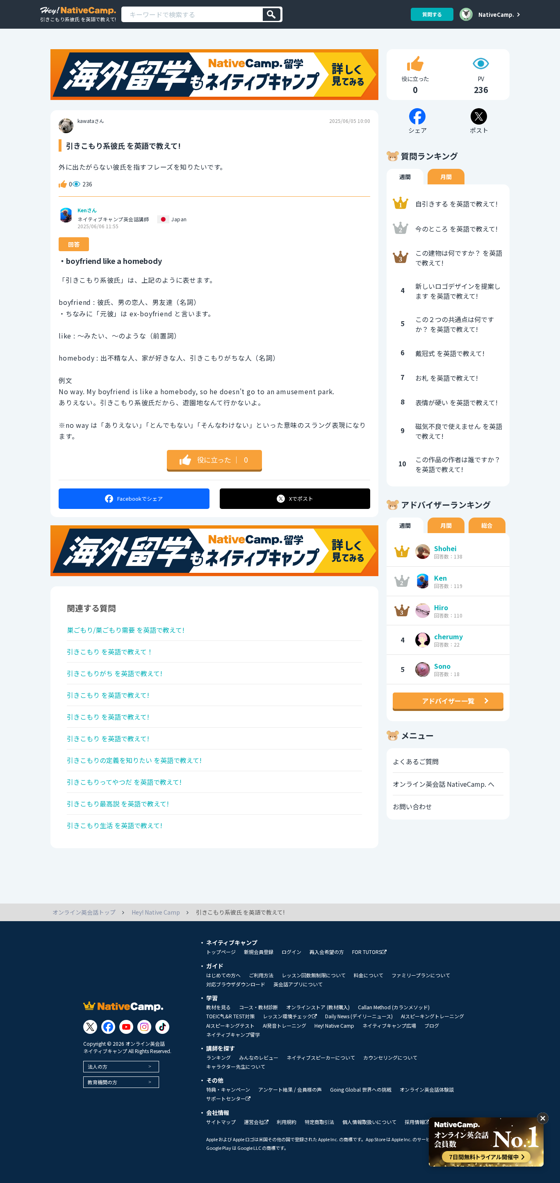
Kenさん (87, 210)
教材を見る (218, 1007)
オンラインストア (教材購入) (318, 1007)
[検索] (271, 14)
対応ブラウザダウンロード (235, 984)
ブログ (431, 1025)
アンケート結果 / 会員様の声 (290, 1089)
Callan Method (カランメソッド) (394, 1007)
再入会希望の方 (327, 951)
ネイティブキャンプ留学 (233, 1034)
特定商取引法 (319, 1121)
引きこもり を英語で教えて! (108, 695)
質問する (432, 14)
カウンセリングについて (390, 1057)
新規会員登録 (258, 951)
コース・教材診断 (258, 1007)
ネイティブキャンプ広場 (389, 1025)
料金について (368, 975)
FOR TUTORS (367, 952)
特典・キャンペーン (228, 1089)
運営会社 (254, 1122)
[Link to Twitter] (90, 1027)
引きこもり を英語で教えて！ (110, 651)
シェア (140, 498)
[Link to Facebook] (108, 1027)
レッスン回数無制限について (314, 975)
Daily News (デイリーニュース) (359, 1016)
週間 (405, 177)
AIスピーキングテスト (230, 1025)
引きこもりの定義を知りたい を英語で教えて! (134, 760)
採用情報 (414, 1122)
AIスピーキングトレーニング (432, 1016)
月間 (446, 177)
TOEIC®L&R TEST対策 (230, 1016)
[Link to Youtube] (126, 1027)
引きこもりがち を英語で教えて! (114, 673)
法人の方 (97, 1066)
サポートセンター (226, 1098)
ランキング (218, 1057)
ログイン (291, 951)
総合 (487, 525)
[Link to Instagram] (144, 1027)
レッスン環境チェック (287, 1016)
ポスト (301, 498)
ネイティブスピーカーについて (321, 1057)
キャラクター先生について (235, 1066)
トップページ (221, 951)
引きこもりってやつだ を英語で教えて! (124, 782)
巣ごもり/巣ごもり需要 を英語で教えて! (125, 630)
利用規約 (286, 1121)
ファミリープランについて (421, 975)
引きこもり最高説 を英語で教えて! (118, 803)
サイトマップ (221, 1121)
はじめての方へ (223, 975)
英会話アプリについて (298, 984)
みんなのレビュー (258, 1057)
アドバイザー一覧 (448, 701)
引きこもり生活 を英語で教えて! (114, 825)
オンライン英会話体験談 (427, 1089)
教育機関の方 (102, 1082)
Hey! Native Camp (334, 1025)
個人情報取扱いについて (369, 1121)
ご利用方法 (261, 975)
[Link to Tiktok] (162, 1027)
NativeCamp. (496, 14)
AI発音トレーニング (284, 1025)
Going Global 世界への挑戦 (361, 1089)
